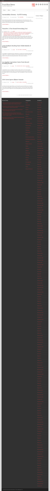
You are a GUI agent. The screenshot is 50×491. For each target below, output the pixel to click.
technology (5, 35)
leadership (12, 33)
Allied (27, 102)
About (9, 10)
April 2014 (39, 440)
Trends (27, 159)
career (16, 32)
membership (20, 33)
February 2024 (40, 171)
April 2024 (39, 166)
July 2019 (39, 296)
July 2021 (39, 241)
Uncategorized (28, 162)
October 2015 (40, 399)
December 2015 (40, 394)
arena (8, 32)
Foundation (28, 121)
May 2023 (39, 191)
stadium (20, 34)
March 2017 (40, 360)
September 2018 (40, 319)
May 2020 (39, 273)
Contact (3, 0)
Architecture (28, 105)
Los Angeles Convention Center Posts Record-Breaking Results (15, 62)
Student (27, 150)
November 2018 (40, 314)
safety (12, 34)
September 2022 (40, 209)
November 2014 (40, 424)
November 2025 (40, 123)
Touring (27, 157)
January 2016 (40, 392)
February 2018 (40, 335)
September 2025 (40, 127)
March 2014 (40, 442)
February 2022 (40, 225)
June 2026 (39, 107)
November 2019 (40, 287)
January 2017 (40, 365)
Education (27, 114)
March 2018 (40, 333)
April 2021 (39, 248)
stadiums (20, 82)
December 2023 (40, 175)
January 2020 (40, 282)
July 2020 (39, 269)
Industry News (28, 125)
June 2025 (39, 134)
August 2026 (40, 102)
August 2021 (40, 239)
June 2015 (39, 408)
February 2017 (40, 362)
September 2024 (40, 155)
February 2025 (40, 143)
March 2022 (40, 223)
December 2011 (40, 481)
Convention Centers (29, 111)
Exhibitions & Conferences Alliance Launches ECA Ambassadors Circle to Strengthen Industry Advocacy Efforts (13, 107)
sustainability (21, 17)
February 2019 (40, 308)
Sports (27, 146)
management (16, 33)
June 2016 (39, 381)
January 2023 (40, 200)
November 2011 (40, 483)
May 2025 (39, 136)
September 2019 (40, 292)
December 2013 (40, 449)
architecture (5, 32)
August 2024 (40, 157)
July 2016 (39, 378)
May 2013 (39, 465)
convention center (20, 32)
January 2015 (40, 419)
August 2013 (40, 458)
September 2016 (40, 374)
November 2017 (40, 342)
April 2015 (39, 412)
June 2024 (39, 162)
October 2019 (40, 289)
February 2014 (40, 444)
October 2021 (40, 235)
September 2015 (40, 401)
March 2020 (40, 278)
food (18, 49)
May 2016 (39, 383)
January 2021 (40, 255)
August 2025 (40, 130)
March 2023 (40, 196)
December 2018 (40, 312)
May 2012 (39, 476)
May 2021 (39, 246)
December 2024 (40, 148)
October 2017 (40, 344)
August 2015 (40, 403)
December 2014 (40, 422)
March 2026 (40, 114)
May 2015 (39, 410)
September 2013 (40, 456)
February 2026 (40, 116)
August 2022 (40, 212)
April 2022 (39, 221)
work (13, 35)
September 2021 (40, 237)
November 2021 (40, 232)
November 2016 (40, 369)
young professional (18, 35)
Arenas (11, 32)
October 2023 (40, 180)
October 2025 (40, 125)
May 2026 (39, 109)
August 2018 (40, 321)
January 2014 (40, 447)
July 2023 (39, 187)
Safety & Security (29, 143)
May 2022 (39, 219)
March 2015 (40, 415)
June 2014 (39, 435)
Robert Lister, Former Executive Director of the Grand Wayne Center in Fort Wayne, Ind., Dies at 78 (13, 110)
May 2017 (39, 355)
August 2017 (40, 349)
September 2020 (40, 264)
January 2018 (40, 337)
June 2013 (39, 463)
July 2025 (39, 132)
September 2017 (40, 346)
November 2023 (40, 178)
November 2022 (40, 205)
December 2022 (40, 203)
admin (14, 31)
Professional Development (30, 139)
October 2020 (40, 262)
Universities (28, 164)
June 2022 (39, 216)
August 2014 (40, 431)
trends (11, 35)
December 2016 (40, 367)
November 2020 (40, 260)
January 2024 (40, 173)
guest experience (28, 32)
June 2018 (39, 326)
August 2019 (40, 294)
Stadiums (27, 148)
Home (4, 10)
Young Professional (29, 168)
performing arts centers (26, 33)
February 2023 (40, 198)
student (23, 34)
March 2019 (40, 305)
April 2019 (39, 303)
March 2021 (40, 251)
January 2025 (40, 146)
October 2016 (40, 371)
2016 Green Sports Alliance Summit (12, 79)
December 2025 (40, 121)
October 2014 (40, 426)
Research (27, 141)
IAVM (4, 33)
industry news (8, 33)
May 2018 (39, 328)
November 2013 (40, 451)
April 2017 (39, 358)
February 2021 (40, 253)
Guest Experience (29, 123)
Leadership (28, 127)
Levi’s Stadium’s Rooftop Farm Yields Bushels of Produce (16, 46)
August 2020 (40, 266)
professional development (7, 34)
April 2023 (39, 193)
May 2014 (39, 438)
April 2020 (39, 276)
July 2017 (39, 351)
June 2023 (39, 189)
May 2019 (39, 301)
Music (27, 134)
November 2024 (40, 150)
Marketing (27, 130)
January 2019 (40, 310)
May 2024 (39, 164)
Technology (28, 152)
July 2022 (39, 214)
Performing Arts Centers (30, 136)
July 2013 (39, 460)
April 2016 (39, 385)
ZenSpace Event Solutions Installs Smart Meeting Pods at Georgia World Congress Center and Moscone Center (12, 103)
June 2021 (39, 244)
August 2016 (40, 376)
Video (27, 166)
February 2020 (40, 280)
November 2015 (40, 396)
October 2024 (40, 152)
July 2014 (39, 433)
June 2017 (39, 353)
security (15, 34)
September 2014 (40, 428)
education (24, 32)
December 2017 (40, 339)
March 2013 (40, 469)
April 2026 (39, 111)
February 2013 (40, 472)
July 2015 (39, 406)
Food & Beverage (29, 118)
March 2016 (40, 387)
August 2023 (40, 184)
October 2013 (40, 454)
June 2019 (39, 298)
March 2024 (40, 168)
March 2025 (40, 141)
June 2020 (39, 271)
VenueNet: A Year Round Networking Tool (14, 28)
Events (27, 116)
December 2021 (40, 230)
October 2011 (40, 485)
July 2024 (39, 159)
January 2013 (40, 474)
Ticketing (8, 35)
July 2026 (39, 105)
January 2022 (40, 228)
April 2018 (39, 330)
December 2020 (40, 257)
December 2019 (40, 285)
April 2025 (39, 139)
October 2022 (40, 207)
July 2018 (39, 323)
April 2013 (39, 467)
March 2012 (40, 479)
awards (13, 32)
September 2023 (40, 182)
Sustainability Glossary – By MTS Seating (14, 14)
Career (27, 109)
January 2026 (40, 118)
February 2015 (40, 417)
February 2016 (40, 390)
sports (17, 34)
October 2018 (40, 317)
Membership (28, 132)
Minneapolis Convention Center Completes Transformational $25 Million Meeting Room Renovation (13, 118)
